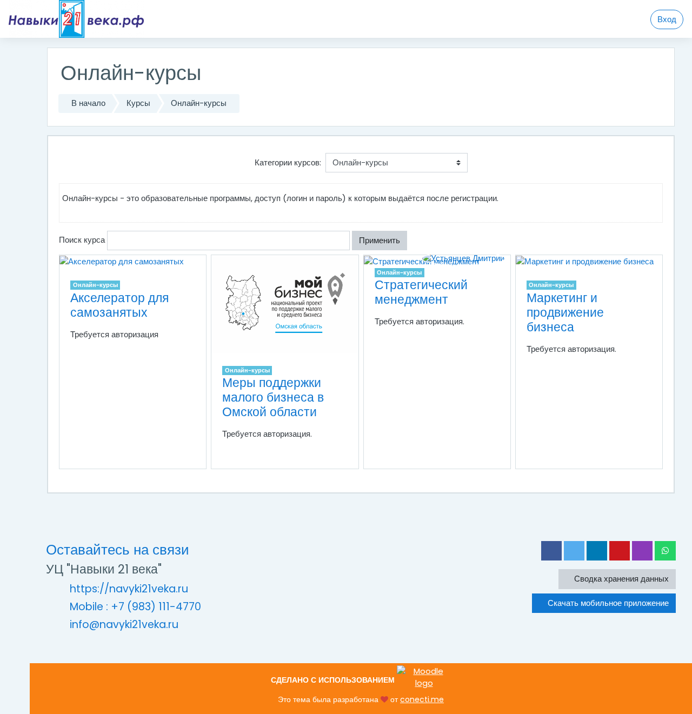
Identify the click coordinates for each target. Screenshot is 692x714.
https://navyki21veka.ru (129, 589)
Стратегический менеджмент (421, 292)
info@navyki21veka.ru (124, 624)
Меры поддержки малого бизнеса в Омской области (273, 397)
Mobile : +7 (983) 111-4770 (135, 606)
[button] (416, 241)
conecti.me (422, 699)
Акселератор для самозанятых (119, 305)
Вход (666, 19)
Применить (379, 240)
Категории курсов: (288, 162)
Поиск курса (82, 239)
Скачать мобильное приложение (607, 603)
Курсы (138, 103)
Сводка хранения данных (620, 578)
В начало (88, 103)
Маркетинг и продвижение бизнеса (565, 312)
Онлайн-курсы (199, 103)
